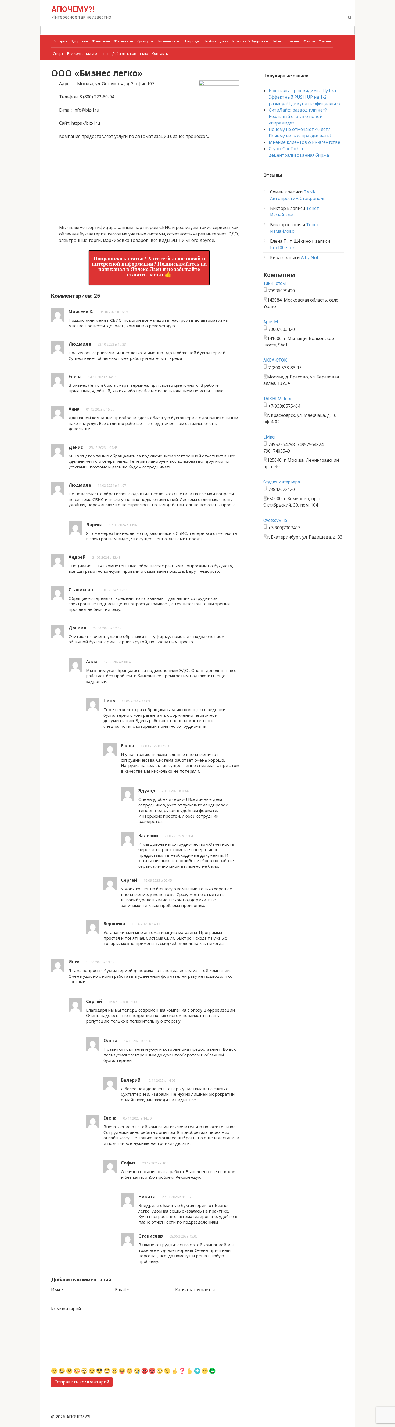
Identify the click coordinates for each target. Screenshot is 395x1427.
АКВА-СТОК (275, 360)
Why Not (309, 257)
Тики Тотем (274, 283)
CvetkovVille (275, 520)
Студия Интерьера (281, 482)
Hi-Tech (278, 41)
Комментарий (66, 1309)
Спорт (58, 53)
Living (269, 437)
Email (122, 1290)
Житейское (123, 41)
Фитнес (325, 41)
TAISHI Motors (277, 398)
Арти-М (270, 321)
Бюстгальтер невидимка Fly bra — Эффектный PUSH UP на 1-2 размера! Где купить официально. (305, 97)
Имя (57, 1290)
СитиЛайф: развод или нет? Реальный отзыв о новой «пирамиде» (298, 116)
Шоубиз (209, 41)
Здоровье (79, 41)
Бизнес (294, 41)
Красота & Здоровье (250, 41)
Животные (101, 41)
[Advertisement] (149, 183)
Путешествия (168, 41)
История (60, 41)
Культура (145, 41)
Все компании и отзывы (87, 53)
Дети (224, 41)
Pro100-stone (284, 247)
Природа (191, 41)
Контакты (160, 53)
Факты (309, 41)
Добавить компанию (130, 53)
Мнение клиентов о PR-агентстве (304, 142)
